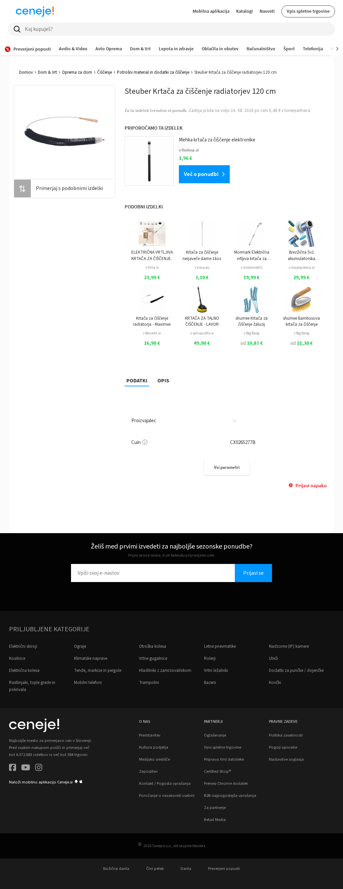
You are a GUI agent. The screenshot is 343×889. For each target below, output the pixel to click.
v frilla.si (152, 267)
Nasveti (267, 11)
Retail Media (215, 820)
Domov (26, 72)
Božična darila (116, 869)
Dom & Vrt (47, 72)
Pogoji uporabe (283, 747)
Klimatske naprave (90, 658)
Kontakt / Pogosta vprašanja (165, 783)
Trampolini (149, 683)
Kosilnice (17, 658)
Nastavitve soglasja (286, 759)
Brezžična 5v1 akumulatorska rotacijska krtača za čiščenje (301, 255)
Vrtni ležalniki (216, 671)
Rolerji (210, 658)
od (252, 343)
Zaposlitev (148, 771)
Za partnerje (215, 808)
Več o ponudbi (201, 174)
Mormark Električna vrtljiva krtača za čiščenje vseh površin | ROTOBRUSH (251, 255)
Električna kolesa (24, 671)
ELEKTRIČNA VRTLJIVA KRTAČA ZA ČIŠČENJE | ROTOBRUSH (152, 255)
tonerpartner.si (297, 111)
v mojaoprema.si (302, 267)
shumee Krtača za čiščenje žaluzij (251, 321)
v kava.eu (202, 267)
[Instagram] (38, 768)
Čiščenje (104, 72)
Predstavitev (149, 735)
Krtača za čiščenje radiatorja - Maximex (152, 321)
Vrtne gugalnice (153, 658)
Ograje (80, 646)
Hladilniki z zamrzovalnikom (165, 671)
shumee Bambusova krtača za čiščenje (301, 321)
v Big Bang (251, 333)
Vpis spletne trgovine (308, 11)
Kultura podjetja (153, 747)
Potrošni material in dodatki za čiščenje (153, 72)
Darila (186, 869)
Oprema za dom (77, 72)
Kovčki (275, 683)
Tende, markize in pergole (97, 671)
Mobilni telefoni (88, 683)
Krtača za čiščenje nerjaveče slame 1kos (202, 255)
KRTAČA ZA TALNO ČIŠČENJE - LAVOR (202, 321)
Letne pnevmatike (220, 646)
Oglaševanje (215, 735)
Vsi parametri (226, 467)
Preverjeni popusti (224, 869)
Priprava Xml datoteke (224, 759)
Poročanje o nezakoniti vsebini (167, 795)
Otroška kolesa (152, 646)
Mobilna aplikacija (211, 11)
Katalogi (244, 11)
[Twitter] (25, 768)
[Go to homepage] (35, 11)
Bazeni (210, 683)
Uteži (273, 658)
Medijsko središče (154, 759)
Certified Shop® (217, 771)
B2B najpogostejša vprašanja (230, 795)
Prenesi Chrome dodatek (226, 783)
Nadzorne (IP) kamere (289, 646)
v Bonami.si (152, 333)
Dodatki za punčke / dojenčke (296, 671)
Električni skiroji (23, 646)
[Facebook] (12, 768)
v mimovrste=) (252, 267)
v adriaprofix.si (202, 333)
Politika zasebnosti (286, 735)
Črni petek (155, 869)
